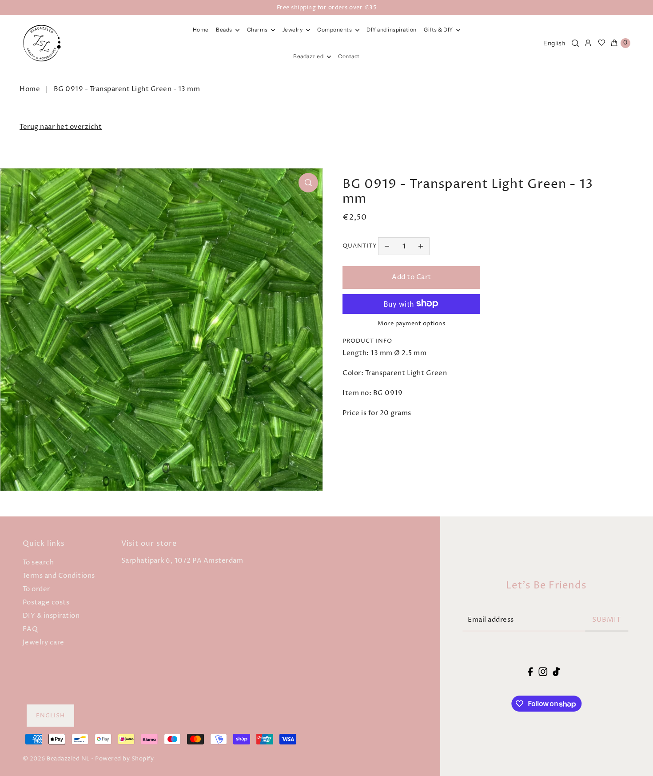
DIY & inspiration (51, 615)
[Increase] (420, 246)
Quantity (359, 246)
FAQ (30, 629)
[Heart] (601, 43)
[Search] (575, 43)
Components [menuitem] (335, 29)
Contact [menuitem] (349, 56)
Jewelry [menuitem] (293, 29)
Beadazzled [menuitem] (309, 56)
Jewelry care (43, 642)
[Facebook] (530, 672)
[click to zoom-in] (308, 182)
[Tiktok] (556, 672)
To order (36, 589)
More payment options (411, 323)
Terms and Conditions (59, 575)
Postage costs (46, 602)
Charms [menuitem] (258, 29)
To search (38, 562)
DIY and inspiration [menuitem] (391, 29)
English (554, 43)
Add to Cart (411, 277)
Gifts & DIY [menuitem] (439, 29)
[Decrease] (386, 246)
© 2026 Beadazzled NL (56, 759)
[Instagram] (542, 672)
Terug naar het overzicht (61, 127)
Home (30, 89)
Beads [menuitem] (224, 29)
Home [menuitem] (201, 29)
